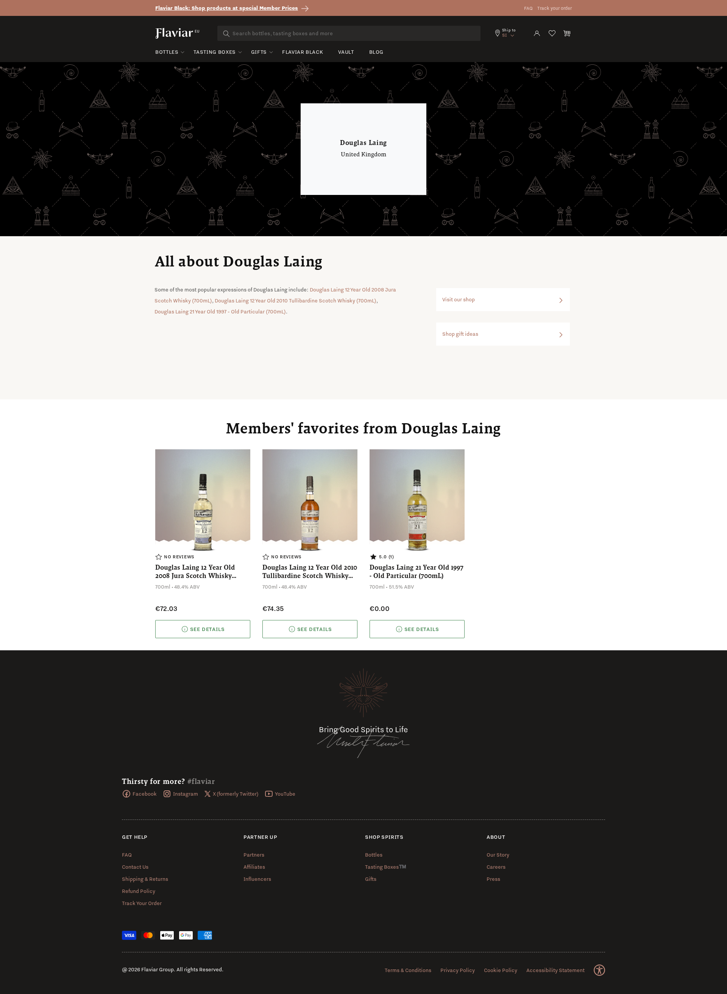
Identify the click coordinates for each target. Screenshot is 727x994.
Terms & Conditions (408, 970)
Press (493, 879)
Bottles (166, 51)
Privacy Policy (457, 970)
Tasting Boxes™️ (385, 866)
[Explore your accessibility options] (599, 970)
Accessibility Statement (555, 970)
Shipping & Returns (145, 879)
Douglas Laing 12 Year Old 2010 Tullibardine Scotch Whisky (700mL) (295, 300)
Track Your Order (142, 903)
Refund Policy (138, 891)
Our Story (498, 854)
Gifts (259, 51)
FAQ (528, 8)
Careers (496, 866)
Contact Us (135, 866)
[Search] (226, 33)
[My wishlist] (552, 33)
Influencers (257, 879)
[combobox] (349, 33)
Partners (253, 854)
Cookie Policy (500, 970)
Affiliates (254, 866)
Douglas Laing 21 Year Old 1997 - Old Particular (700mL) (220, 311)
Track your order (554, 8)
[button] (567, 33)
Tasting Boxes (214, 51)
